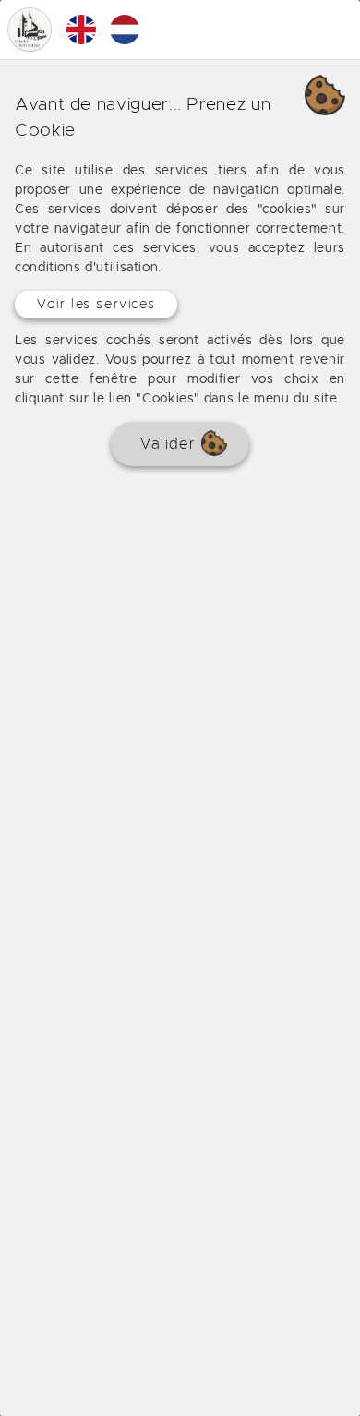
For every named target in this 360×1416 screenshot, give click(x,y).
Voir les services (96, 304)
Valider (170, 444)
